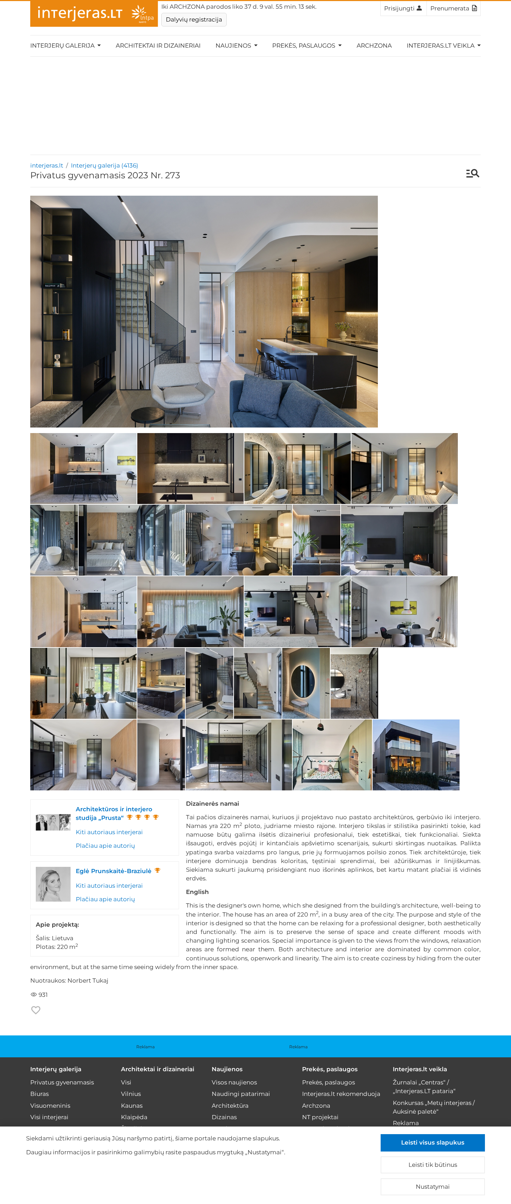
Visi (126, 1082)
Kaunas (132, 1105)
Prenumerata (449, 8)
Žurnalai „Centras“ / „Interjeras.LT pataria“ (424, 1087)
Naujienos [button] (234, 45)
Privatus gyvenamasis (62, 1082)
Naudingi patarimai (241, 1093)
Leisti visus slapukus (432, 1142)
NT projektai (320, 1117)
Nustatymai (433, 1186)
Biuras (39, 1093)
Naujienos (227, 1069)
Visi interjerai (49, 1117)
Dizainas (224, 1117)
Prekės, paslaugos (330, 1069)
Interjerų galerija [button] (63, 45)
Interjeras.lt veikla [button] (441, 45)
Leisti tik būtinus (432, 1164)
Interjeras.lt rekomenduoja (341, 1093)
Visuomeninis (50, 1105)
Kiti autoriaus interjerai (109, 832)
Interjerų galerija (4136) (104, 165)
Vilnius (131, 1093)
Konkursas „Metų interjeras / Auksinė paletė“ (434, 1107)
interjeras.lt (46, 165)
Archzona (374, 45)
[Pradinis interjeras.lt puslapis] (94, 14)
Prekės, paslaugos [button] (304, 45)
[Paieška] (469, 174)
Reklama (145, 1046)
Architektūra (230, 1105)
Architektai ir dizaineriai (158, 45)
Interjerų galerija (55, 1069)
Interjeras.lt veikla (420, 1069)
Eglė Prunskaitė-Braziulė (114, 871)
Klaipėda (134, 1117)
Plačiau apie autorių (105, 845)
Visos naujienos (234, 1082)
